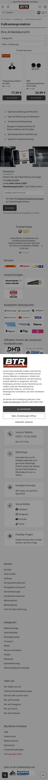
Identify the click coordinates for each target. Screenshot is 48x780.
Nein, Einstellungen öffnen (24, 416)
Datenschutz (19, 422)
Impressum (29, 422)
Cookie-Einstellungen (11, 402)
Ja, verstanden (24, 409)
